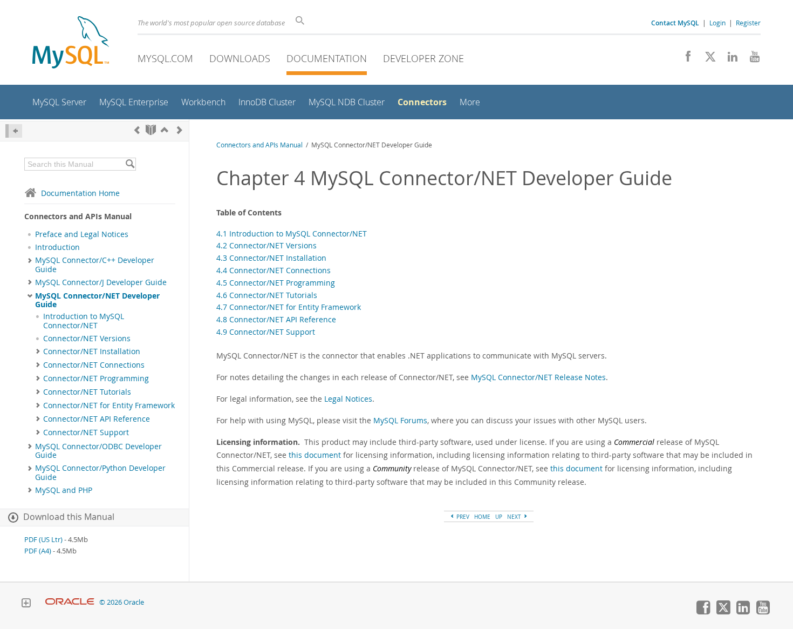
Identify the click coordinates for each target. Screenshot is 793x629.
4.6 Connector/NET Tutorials (266, 295)
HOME (482, 516)
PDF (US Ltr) (43, 539)
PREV (462, 516)
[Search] (129, 164)
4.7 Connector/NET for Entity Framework (288, 307)
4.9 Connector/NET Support (265, 332)
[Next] (179, 130)
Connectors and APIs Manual (259, 145)
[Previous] (137, 130)
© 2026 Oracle (121, 602)
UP (498, 516)
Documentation (326, 58)
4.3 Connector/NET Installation (271, 258)
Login (717, 22)
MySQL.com (165, 58)
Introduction (57, 247)
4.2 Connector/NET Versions (266, 245)
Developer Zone (423, 58)
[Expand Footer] (26, 604)
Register (748, 22)
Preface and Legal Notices (81, 234)
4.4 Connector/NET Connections (273, 270)
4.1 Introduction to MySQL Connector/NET (291, 233)
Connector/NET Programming (96, 378)
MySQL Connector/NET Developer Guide (97, 300)
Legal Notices (348, 399)
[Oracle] (69, 602)
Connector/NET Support (86, 432)
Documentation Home (80, 193)
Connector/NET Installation (91, 351)
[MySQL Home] (70, 43)
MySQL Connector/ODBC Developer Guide (98, 451)
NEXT (515, 516)
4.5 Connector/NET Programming (275, 283)
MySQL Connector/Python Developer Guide (100, 472)
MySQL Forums (400, 420)
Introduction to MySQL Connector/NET (83, 321)
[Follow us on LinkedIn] (729, 59)
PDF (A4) (37, 551)
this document (315, 455)
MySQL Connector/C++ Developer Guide (94, 264)
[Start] (151, 130)
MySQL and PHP (63, 490)
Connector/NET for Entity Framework (109, 405)
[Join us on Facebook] (684, 59)
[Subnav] (30, 260)
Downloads (239, 58)
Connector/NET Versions (87, 338)
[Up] (164, 130)
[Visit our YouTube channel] (751, 59)
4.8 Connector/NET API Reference (276, 319)
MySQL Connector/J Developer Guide (101, 282)
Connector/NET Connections (94, 365)
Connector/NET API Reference (96, 419)
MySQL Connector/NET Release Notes (538, 377)
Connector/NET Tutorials (87, 392)
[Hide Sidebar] (13, 131)
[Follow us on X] (706, 59)
